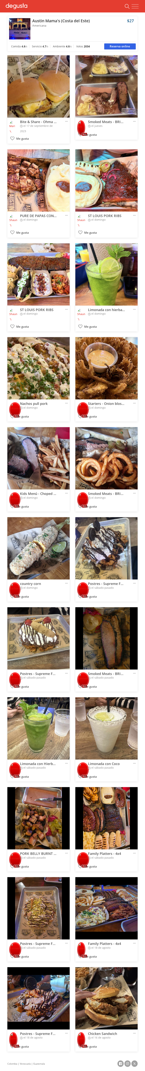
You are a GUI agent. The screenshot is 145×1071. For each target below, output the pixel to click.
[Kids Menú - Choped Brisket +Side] (38, 458)
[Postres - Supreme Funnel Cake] (38, 908)
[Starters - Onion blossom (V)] (106, 368)
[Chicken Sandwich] (106, 998)
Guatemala (39, 1063)
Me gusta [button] (22, 139)
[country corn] (38, 548)
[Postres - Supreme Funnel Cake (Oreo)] (106, 548)
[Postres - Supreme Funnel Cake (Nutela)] (38, 638)
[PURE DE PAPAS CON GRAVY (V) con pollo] (38, 180)
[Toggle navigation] (135, 6)
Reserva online (120, 46)
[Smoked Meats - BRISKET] (106, 86)
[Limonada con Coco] (106, 728)
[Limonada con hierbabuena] (106, 274)
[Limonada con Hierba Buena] (38, 728)
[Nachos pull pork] (38, 368)
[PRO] (81, 125)
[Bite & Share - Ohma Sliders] (38, 86)
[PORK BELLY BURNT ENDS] (38, 818)
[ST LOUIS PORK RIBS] (106, 180)
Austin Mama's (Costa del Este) (61, 20)
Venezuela (25, 1063)
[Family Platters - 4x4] (106, 818)
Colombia (12, 1063)
